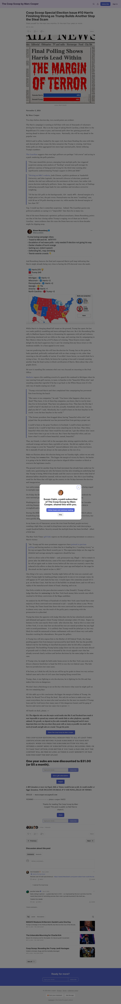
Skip (60, 515)
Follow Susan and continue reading (60, 510)
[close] (78, 487)
